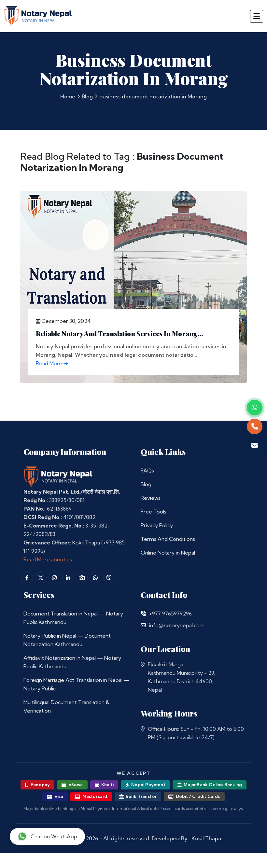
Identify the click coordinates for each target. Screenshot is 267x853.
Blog (87, 96)
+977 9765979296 (170, 613)
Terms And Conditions (168, 539)
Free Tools (153, 511)
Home (67, 96)
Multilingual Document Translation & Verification (66, 706)
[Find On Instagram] (54, 577)
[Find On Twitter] (41, 577)
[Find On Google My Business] (82, 577)
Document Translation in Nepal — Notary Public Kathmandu (73, 617)
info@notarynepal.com (176, 625)
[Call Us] (143, 613)
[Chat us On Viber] (109, 577)
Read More (49, 363)
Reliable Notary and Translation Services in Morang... (119, 333)
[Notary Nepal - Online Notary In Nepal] (38, 15)
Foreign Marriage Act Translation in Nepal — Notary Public (76, 684)
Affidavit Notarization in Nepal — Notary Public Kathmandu (72, 662)
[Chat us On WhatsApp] (95, 577)
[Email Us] (143, 625)
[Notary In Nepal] (58, 476)
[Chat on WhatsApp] (254, 407)
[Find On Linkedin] (68, 577)
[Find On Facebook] (27, 577)
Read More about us (47, 559)
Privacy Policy (157, 525)
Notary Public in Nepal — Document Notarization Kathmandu (67, 639)
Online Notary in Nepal (168, 552)
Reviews (151, 498)
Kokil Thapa (206, 838)
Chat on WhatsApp (54, 836)
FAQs (147, 470)
